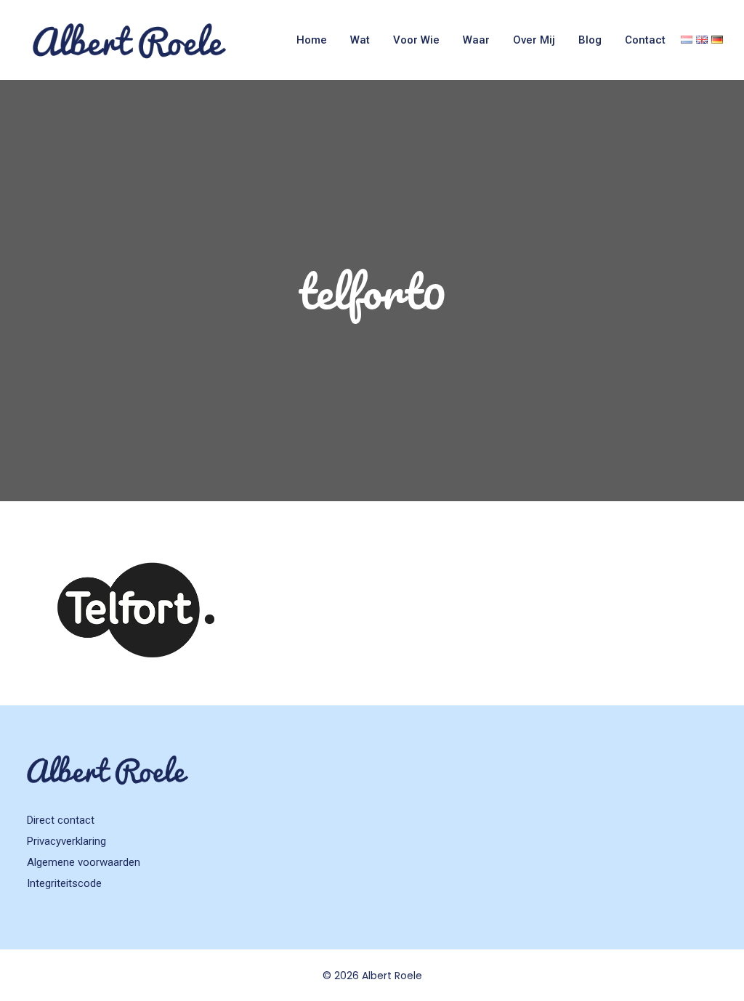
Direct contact (60, 820)
